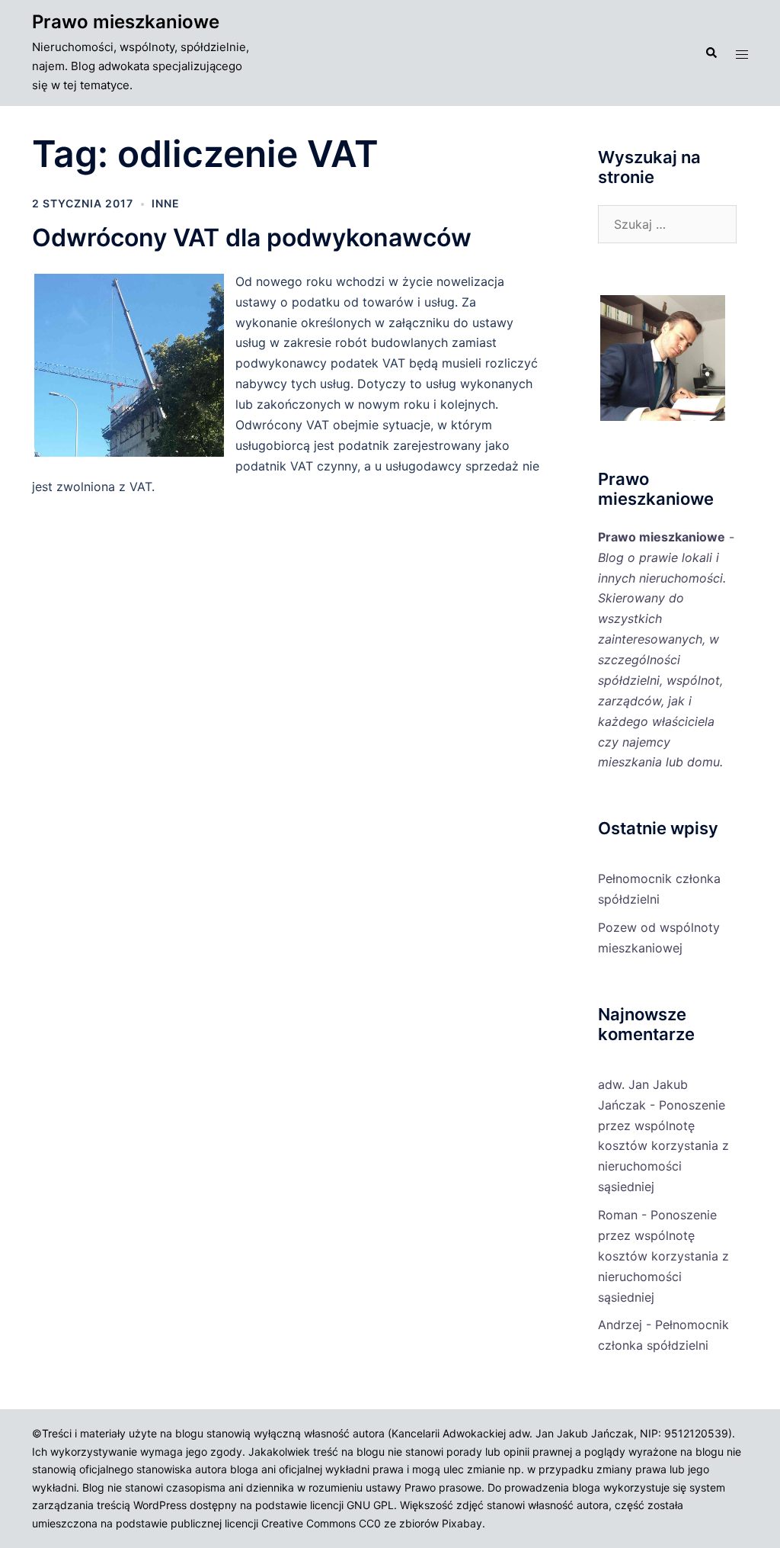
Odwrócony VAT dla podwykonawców (252, 237)
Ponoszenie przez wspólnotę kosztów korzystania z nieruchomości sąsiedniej (663, 1146)
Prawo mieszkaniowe (125, 22)
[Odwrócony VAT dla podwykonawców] (133, 454)
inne (166, 203)
